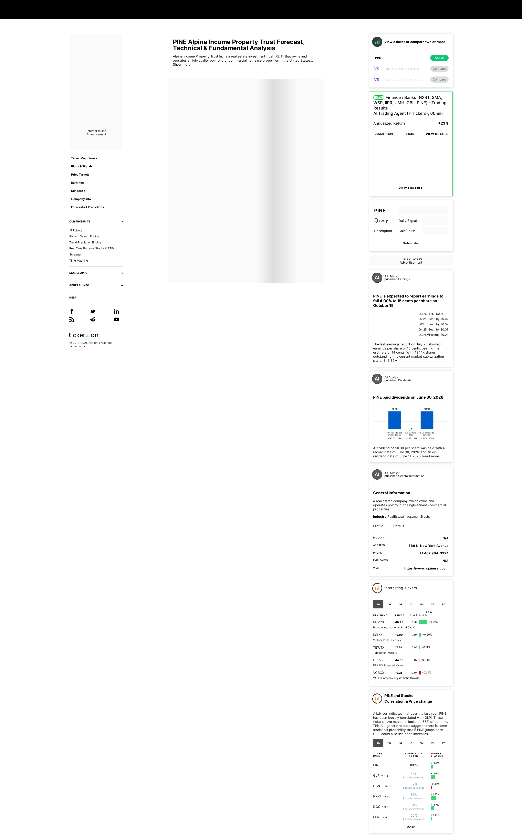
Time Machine (78, 260)
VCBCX (378, 673)
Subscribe (411, 243)
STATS (410, 133)
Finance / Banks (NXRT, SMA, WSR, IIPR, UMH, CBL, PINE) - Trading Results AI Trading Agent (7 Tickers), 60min (409, 105)
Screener (75, 254)
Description (383, 231)
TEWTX (378, 647)
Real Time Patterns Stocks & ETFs (91, 248)
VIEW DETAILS (437, 134)
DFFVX (378, 660)
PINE (376, 765)
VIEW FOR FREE (411, 188)
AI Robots (75, 230)
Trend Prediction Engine (85, 242)
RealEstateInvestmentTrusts (408, 516)
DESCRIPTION (384, 133)
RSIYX (377, 635)
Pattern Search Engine (84, 236)
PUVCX (378, 622)
